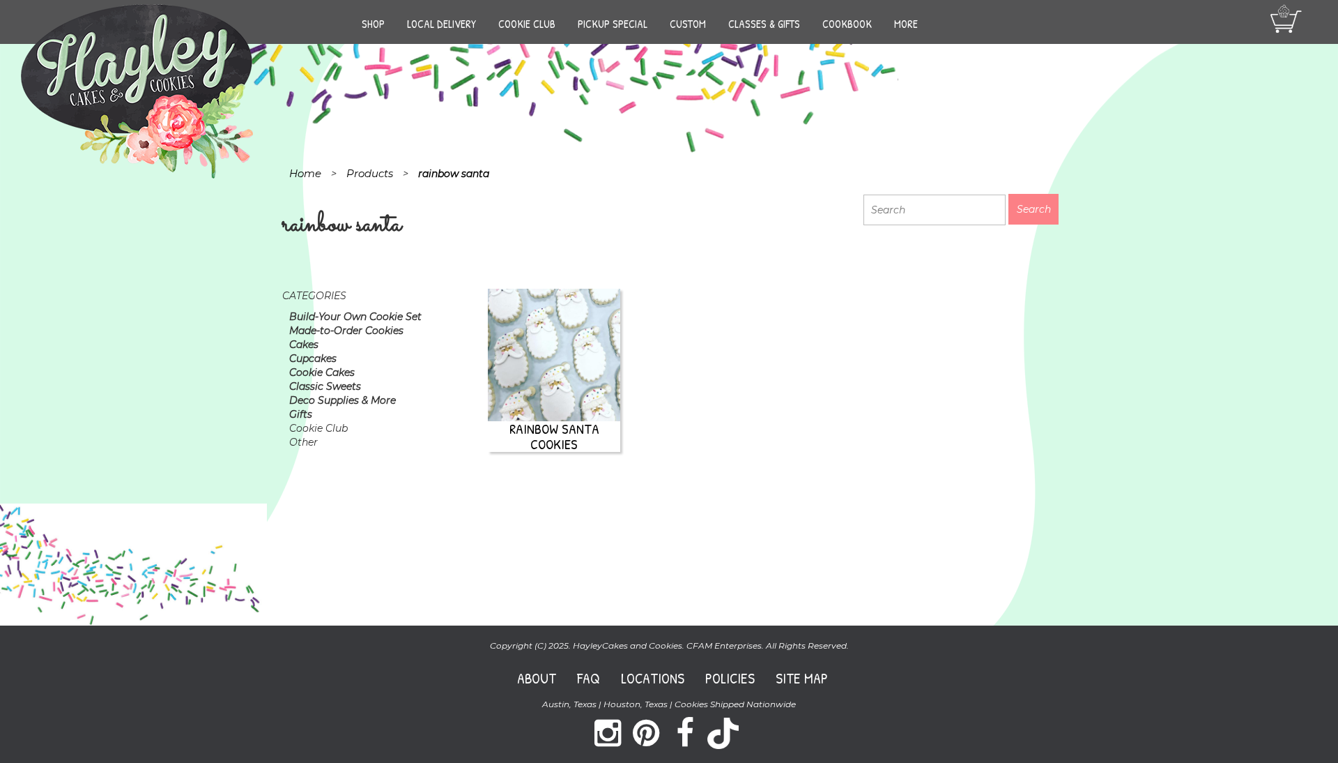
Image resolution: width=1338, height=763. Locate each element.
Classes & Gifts (764, 23)
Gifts (300, 414)
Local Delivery (441, 23)
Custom (688, 23)
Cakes (303, 344)
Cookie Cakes (322, 372)
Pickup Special (612, 23)
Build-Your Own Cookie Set (355, 316)
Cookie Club (526, 23)
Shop (373, 23)
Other (303, 442)
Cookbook (847, 23)
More (906, 23)
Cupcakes (313, 358)
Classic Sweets (325, 386)
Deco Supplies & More (342, 400)
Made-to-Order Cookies (346, 330)
